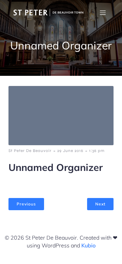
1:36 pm (97, 150)
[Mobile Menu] (102, 12)
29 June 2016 (70, 150)
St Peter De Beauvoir (30, 150)
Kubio (88, 245)
